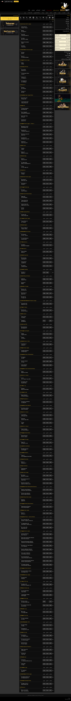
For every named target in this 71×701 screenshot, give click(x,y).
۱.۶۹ (44, 327)
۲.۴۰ (44, 183)
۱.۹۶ (44, 584)
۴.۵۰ (44, 56)
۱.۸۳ (50, 63)
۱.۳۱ (50, 73)
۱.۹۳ (44, 506)
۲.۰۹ (44, 489)
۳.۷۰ (47, 87)
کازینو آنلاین (38, 10)
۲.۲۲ (44, 429)
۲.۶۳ (50, 46)
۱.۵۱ (44, 159)
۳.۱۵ (44, 415)
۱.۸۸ (44, 262)
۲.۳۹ (44, 152)
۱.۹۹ (44, 371)
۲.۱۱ (44, 690)
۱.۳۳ (50, 214)
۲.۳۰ (44, 265)
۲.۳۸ (50, 649)
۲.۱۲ (50, 130)
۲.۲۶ (50, 483)
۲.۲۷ (50, 138)
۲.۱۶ (44, 513)
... (50, 272)
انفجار (55, 12)
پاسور (47, 12)
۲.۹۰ (50, 27)
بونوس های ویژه (67, 699)
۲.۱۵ (44, 382)
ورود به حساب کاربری (8, 1)
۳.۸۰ (44, 63)
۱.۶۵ (44, 112)
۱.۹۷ (50, 455)
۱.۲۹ (44, 108)
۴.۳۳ (47, 52)
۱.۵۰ (44, 670)
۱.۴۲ (44, 98)
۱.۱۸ (50, 196)
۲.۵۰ (44, 46)
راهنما (29, 10)
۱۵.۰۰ (50, 221)
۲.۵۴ (50, 166)
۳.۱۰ (50, 30)
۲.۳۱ (44, 357)
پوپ (25, 12)
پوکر (68, 12)
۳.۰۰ (47, 30)
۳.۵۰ (50, 91)
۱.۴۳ (50, 69)
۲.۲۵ (44, 27)
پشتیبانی (33, 10)
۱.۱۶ (50, 81)
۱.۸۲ (44, 204)
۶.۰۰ (44, 214)
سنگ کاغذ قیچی (37, 12)
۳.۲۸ (47, 513)
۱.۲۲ (44, 126)
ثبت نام (16, 1)
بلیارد (59, 12)
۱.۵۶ (50, 238)
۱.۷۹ (50, 310)
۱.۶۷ (44, 87)
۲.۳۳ (50, 120)
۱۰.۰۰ (44, 196)
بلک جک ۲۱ (30, 12)
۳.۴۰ (47, 190)
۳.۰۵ (47, 27)
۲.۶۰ (44, 468)
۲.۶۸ (44, 130)
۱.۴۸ (44, 52)
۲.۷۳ (47, 361)
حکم (51, 12)
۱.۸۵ (50, 34)
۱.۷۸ (44, 208)
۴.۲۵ (47, 173)
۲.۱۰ (50, 523)
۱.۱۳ (44, 289)
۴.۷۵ (47, 69)
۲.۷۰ (44, 361)
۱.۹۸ (44, 500)
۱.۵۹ (44, 534)
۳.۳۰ (47, 116)
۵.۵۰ (47, 73)
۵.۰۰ (50, 52)
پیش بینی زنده (49, 10)
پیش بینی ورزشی (56, 10)
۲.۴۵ (44, 449)
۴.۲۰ (50, 204)
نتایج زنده (43, 10)
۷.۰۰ (47, 81)
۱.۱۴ (44, 221)
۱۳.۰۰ (44, 173)
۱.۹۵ (50, 605)
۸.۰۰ (44, 73)
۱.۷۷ (44, 200)
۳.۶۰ (47, 138)
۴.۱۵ (47, 56)
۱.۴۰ (44, 272)
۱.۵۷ (50, 56)
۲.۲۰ (44, 30)
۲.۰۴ (44, 337)
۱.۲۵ (50, 173)
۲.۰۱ (44, 388)
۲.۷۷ (47, 408)
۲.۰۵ (44, 142)
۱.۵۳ (50, 282)
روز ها (68, 15)
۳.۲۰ (50, 152)
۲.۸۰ (50, 142)
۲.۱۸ (44, 38)
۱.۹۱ (50, 116)
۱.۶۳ (44, 344)
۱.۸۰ (44, 148)
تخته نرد (64, 12)
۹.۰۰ (50, 108)
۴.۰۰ (44, 34)
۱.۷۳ (50, 395)
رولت (43, 12)
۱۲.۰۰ (44, 81)
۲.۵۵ (44, 42)
